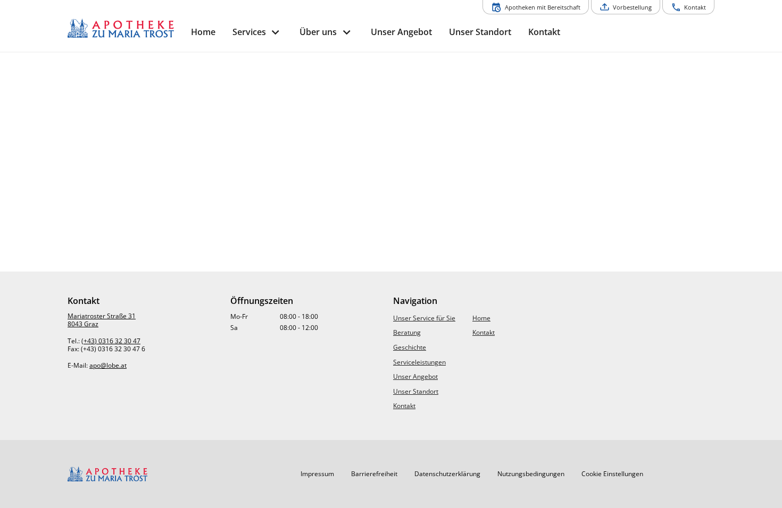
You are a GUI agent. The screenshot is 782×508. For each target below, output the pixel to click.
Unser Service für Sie (424, 318)
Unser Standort (415, 391)
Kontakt (404, 405)
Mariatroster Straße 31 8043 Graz (102, 320)
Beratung (407, 332)
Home (481, 318)
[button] (317, 473)
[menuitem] (203, 32)
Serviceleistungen (419, 362)
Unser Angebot (415, 376)
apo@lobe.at (108, 365)
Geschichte (409, 347)
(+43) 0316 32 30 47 (110, 340)
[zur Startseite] (125, 28)
